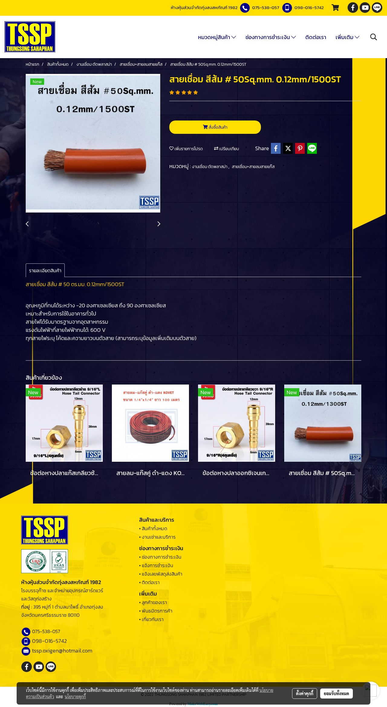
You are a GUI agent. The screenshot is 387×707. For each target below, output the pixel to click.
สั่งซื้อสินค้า (217, 127)
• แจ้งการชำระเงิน (156, 565)
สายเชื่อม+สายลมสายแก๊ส (253, 167)
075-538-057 (265, 7)
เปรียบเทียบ (228, 149)
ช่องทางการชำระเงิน (268, 37)
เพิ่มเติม (345, 37)
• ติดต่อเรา (149, 582)
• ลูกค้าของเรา (153, 602)
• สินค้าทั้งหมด (153, 528)
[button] (373, 37)
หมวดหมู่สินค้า (214, 37)
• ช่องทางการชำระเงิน (160, 556)
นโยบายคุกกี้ (75, 696)
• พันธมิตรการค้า (155, 610)
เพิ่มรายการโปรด (188, 149)
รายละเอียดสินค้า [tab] (45, 270)
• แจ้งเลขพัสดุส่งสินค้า (160, 573)
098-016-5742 (309, 7)
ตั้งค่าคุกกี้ (304, 693)
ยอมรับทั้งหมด (336, 693)
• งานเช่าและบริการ (157, 536)
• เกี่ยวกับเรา (151, 619)
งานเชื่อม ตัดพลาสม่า (210, 167)
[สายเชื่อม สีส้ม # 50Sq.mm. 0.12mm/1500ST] (93, 143)
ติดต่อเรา (315, 37)
